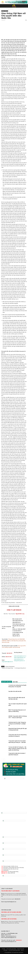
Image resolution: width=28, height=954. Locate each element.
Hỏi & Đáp (5, 950)
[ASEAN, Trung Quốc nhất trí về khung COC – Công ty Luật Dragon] (4, 717)
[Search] (26, 6)
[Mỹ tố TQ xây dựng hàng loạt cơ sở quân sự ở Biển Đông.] (4, 711)
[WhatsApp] (11, 25)
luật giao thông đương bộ (9, 666)
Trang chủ (3, 8)
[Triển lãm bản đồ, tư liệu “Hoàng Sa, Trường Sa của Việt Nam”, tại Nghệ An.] (4, 724)
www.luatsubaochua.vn (19, 659)
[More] (20, 25)
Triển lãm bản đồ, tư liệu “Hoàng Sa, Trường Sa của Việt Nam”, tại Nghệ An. (17, 724)
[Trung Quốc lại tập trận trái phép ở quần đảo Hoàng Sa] (4, 755)
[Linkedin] (14, 25)
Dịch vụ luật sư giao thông (11, 948)
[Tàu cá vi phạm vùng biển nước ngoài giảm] (4, 705)
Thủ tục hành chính (20, 948)
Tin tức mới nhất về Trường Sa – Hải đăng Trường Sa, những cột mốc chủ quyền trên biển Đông (17, 748)
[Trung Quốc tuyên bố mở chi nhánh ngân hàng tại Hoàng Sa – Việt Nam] (4, 742)
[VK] (17, 25)
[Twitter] (5, 25)
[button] (2, 6)
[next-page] (4, 759)
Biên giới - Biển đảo (9, 8)
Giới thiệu (3, 948)
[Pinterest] (8, 25)
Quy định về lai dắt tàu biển (14, 691)
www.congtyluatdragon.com (19, 657)
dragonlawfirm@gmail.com (7, 661)
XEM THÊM (15, 681)
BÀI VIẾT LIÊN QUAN (6, 681)
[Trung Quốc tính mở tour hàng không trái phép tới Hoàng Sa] (4, 736)
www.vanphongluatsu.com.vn (20, 656)
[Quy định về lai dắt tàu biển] (4, 693)
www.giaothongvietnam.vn (19, 660)
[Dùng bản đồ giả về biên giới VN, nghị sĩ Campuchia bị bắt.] (4, 730)
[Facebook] (2, 25)
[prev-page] (2, 759)
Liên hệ (22, 950)
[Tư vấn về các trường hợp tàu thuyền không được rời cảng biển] (4, 686)
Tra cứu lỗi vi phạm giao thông (14, 950)
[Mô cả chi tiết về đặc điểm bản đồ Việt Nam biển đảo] (4, 699)
